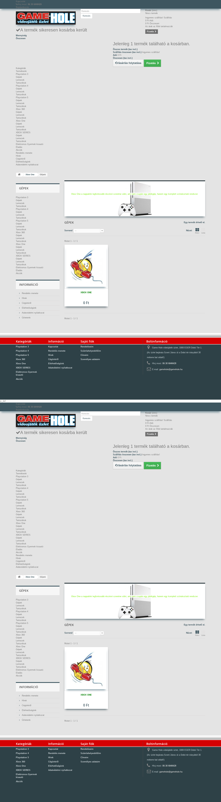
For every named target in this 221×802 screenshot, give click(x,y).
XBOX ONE (86, 292)
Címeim (84, 355)
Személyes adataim (90, 359)
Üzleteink (26, 317)
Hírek (18, 156)
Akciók (19, 150)
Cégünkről (20, 159)
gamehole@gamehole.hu (170, 369)
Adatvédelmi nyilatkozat (27, 164)
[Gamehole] (46, 18)
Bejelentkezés (22, 7)
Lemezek (20, 80)
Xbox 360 (20, 109)
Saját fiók (87, 341)
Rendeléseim (87, 346)
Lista (203, 233)
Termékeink (21, 71)
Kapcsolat (20, 1)
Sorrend (68, 230)
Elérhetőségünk (23, 161)
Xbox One (20, 121)
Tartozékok (21, 83)
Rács (197, 233)
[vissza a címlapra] (19, 175)
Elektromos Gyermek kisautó (29, 144)
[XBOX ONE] (86, 266)
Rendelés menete (24, 153)
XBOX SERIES (23, 132)
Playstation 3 (22, 74)
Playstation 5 (22, 97)
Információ (28, 285)
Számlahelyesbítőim (91, 351)
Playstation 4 (22, 86)
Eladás (19, 147)
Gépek (19, 77)
